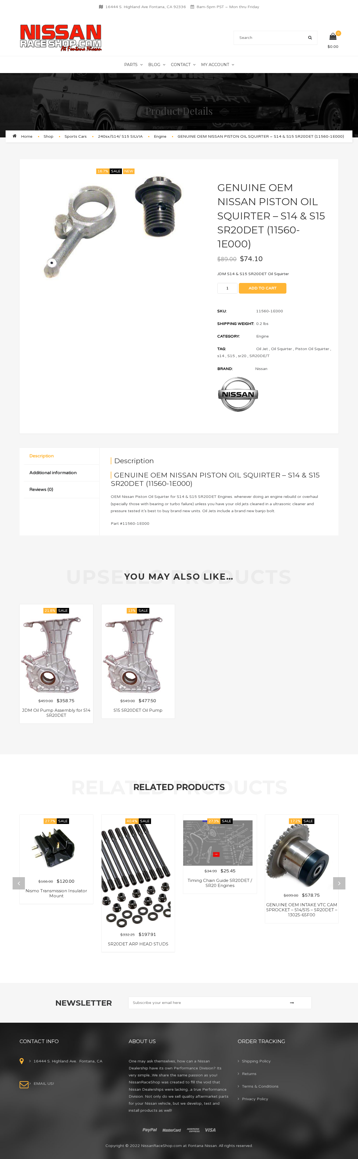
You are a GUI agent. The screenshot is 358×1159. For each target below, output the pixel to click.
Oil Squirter (281, 348)
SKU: (222, 311)
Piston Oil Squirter (312, 348)
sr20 (242, 355)
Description (41, 456)
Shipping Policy (256, 1061)
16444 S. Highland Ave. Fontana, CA (68, 1061)
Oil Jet (262, 348)
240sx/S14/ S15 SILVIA (120, 136)
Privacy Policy (255, 1099)
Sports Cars (76, 136)
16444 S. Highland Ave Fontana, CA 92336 (145, 6)
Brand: (225, 368)
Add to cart (263, 288)
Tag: (221, 348)
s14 (220, 355)
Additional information (53, 473)
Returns (249, 1073)
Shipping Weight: (235, 323)
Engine (160, 136)
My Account (215, 64)
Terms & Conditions (260, 1086)
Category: (228, 336)
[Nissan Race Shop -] (61, 37)
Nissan (261, 368)
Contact (180, 64)
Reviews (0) (41, 489)
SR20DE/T (259, 355)
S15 (231, 355)
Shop (48, 136)
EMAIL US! (44, 1083)
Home (26, 136)
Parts (131, 64)
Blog (154, 64)
